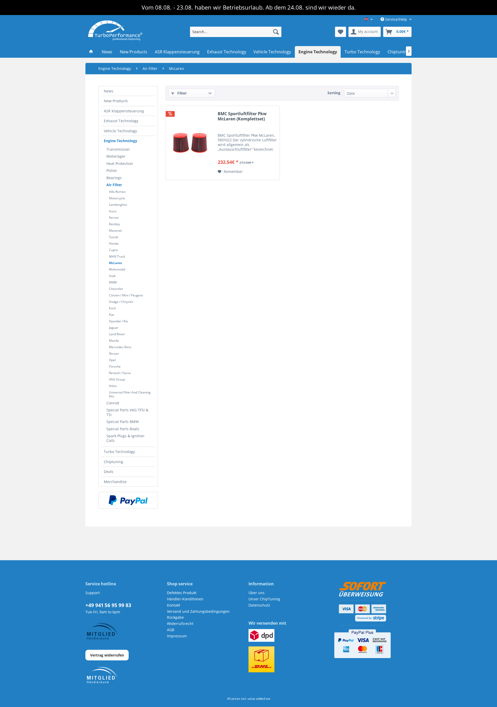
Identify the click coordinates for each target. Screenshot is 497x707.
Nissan (114, 353)
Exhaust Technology (121, 120)
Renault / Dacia (120, 373)
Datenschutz (259, 605)
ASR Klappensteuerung (124, 110)
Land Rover (117, 334)
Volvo (113, 386)
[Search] (276, 32)
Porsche (115, 366)
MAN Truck (117, 256)
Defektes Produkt (181, 592)
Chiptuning (113, 461)
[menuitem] (235, 32)
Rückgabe (175, 617)
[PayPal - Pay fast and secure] (128, 500)
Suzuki (113, 237)
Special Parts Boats (122, 428)
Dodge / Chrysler (121, 302)
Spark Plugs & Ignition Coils (125, 438)
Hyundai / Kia (118, 321)
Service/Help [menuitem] (396, 19)
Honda (114, 243)
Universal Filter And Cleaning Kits (130, 394)
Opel (112, 360)
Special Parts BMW (122, 421)
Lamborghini (118, 204)
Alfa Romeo (117, 191)
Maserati (115, 230)
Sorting (333, 92)
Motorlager (116, 156)
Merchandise (115, 481)
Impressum (177, 635)
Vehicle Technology (120, 130)
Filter (181, 93)
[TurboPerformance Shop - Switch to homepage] (115, 30)
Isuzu (112, 211)
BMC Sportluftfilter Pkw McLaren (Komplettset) (242, 116)
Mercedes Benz (120, 347)
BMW (113, 282)
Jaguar (113, 327)
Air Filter (114, 184)
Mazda (114, 340)
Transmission (118, 149)
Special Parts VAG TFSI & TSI (127, 412)
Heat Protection (119, 163)
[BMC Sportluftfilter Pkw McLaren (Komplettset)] (191, 143)
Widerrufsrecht (180, 623)
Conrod (112, 402)
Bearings (114, 177)
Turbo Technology (119, 451)
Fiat (111, 314)
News (108, 91)
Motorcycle (117, 198)
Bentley (114, 224)
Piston (111, 170)
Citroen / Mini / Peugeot (126, 295)
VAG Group (117, 379)
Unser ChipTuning (264, 598)
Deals (108, 471)
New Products (116, 100)
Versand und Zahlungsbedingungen (198, 611)
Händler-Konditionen (185, 598)
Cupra (113, 250)
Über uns (256, 592)
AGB (170, 629)
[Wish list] (340, 32)
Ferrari (114, 217)
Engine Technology (120, 140)
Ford (112, 308)
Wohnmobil (117, 269)
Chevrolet (116, 289)
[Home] (91, 52)
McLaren (115, 263)
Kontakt (173, 605)
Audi (112, 276)
